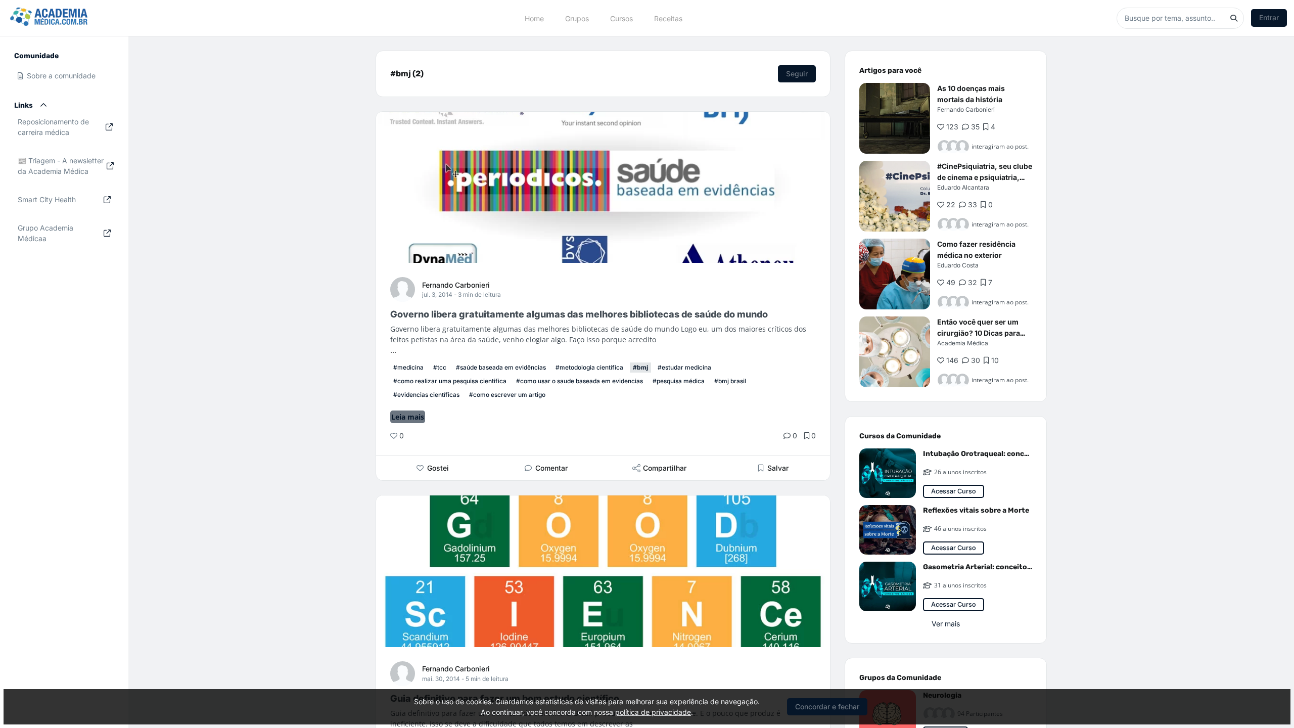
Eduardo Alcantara (963, 187)
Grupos (577, 18)
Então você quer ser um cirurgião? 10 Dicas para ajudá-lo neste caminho (978, 332)
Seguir (797, 73)
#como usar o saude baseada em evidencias (579, 381)
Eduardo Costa (958, 265)
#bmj (640, 367)
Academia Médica (962, 343)
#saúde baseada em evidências (501, 367)
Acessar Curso (953, 491)
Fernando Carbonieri (456, 285)
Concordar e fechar (827, 706)
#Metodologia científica (589, 367)
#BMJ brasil (730, 381)
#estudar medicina (684, 367)
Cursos (621, 18)
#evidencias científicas (426, 394)
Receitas (668, 18)
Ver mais (946, 623)
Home (534, 18)
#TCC (439, 367)
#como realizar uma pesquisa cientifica (449, 381)
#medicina (408, 367)
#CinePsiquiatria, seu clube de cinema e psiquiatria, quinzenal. (984, 177)
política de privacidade (653, 712)
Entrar (1269, 17)
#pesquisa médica (679, 381)
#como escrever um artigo (507, 394)
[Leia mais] (894, 118)
